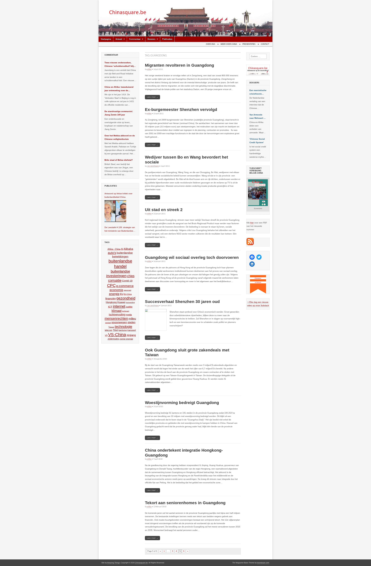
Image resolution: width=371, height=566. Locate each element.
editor (149, 69)
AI (122, 249)
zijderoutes (113, 339)
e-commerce (125, 285)
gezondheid (125, 298)
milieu (132, 318)
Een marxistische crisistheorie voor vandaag (257, 92)
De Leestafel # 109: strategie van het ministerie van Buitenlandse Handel (119, 229)
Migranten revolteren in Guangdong (179, 65)
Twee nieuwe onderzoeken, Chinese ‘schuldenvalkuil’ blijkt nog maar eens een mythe (120, 64)
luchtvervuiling (117, 314)
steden (131, 322)
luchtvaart (125, 311)
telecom (108, 330)
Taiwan (111, 327)
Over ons (210, 44)
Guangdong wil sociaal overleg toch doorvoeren (192, 257)
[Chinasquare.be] (185, 18)
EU (121, 294)
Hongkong (111, 302)
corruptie (114, 280)
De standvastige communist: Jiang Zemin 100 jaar (118, 113)
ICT (110, 306)
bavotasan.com (263, 563)
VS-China (117, 334)
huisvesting (130, 302)
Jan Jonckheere (153, 166)
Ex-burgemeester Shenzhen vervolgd (181, 109)
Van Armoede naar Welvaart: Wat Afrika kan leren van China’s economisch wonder (256, 117)
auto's (112, 252)
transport (131, 330)
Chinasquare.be (141, 563)
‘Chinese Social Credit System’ (257, 141)
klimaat (117, 310)
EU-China (128, 294)
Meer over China (229, 44)
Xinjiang (131, 335)
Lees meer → (152, 97)
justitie (129, 307)
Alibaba (128, 248)
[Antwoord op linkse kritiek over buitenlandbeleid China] (115, 211)
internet (119, 306)
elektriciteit (127, 290)
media (129, 314)
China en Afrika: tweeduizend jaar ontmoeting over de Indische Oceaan (118, 89)
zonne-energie (126, 339)
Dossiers (151, 39)
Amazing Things (113, 563)
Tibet (115, 330)
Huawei (121, 302)
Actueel (119, 39)
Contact (265, 44)
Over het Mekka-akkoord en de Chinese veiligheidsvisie (119, 137)
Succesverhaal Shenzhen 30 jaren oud (182, 301)
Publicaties (167, 39)
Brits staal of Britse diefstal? (118, 160)
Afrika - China (114, 249)
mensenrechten (116, 318)
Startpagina (106, 39)
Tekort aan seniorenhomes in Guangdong (185, 503)
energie (114, 293)
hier (252, 223)
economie (116, 289)
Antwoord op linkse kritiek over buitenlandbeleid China (118, 195)
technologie (123, 327)
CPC (111, 285)
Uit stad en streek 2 (164, 209)
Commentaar (135, 39)
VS (106, 335)
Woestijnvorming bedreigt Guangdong (182, 402)
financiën (110, 298)
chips (130, 276)
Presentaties (248, 44)
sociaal (108, 323)
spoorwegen (119, 322)
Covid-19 (127, 280)
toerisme (123, 330)
